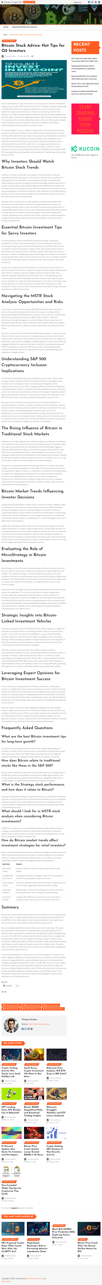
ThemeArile (5, 1281)
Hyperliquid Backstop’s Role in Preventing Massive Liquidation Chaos (83, 68)
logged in (14, 1208)
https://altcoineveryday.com (39, 1024)
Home (6, 27)
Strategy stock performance (54, 1009)
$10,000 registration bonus (24, 27)
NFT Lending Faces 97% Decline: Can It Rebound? (11, 1110)
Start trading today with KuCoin (85, 119)
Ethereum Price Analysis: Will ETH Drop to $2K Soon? (56, 1071)
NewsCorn (39, 1278)
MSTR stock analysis (11, 1009)
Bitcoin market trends (32, 1005)
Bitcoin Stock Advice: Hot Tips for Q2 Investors (26, 35)
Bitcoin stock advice (51, 1005)
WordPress (30, 1278)
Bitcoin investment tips (12, 1005)
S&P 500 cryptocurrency (31, 1009)
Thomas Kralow (10, 56)
